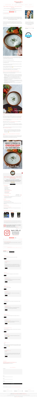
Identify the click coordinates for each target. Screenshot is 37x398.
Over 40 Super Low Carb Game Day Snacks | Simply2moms (9, 362)
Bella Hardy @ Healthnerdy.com (7, 327)
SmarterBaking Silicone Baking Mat (7, 127)
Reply (5, 275)
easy (5, 239)
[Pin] (10, 11)
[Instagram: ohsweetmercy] (5, 226)
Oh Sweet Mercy (18, 2)
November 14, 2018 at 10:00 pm (7, 314)
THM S (14, 239)
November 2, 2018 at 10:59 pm (6, 286)
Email (4, 378)
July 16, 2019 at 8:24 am (7, 334)
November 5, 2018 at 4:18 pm (7, 278)
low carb (10, 239)
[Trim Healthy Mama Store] (28, 38)
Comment (4, 368)
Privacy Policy (17, 396)
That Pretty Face (24, 393)
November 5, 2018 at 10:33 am (7, 306)
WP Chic (19, 393)
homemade (7, 239)
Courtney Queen (5, 299)
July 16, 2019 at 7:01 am (6, 328)
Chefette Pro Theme (15, 393)
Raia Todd (5, 272)
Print (12, 184)
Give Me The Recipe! (6, 13)
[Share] (9, 11)
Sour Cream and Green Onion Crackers (13, 121)
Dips (4, 239)
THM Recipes (12, 239)
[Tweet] (12, 11)
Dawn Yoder (6, 291)
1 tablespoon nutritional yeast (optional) (8, 190)
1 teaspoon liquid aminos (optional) (7, 193)
